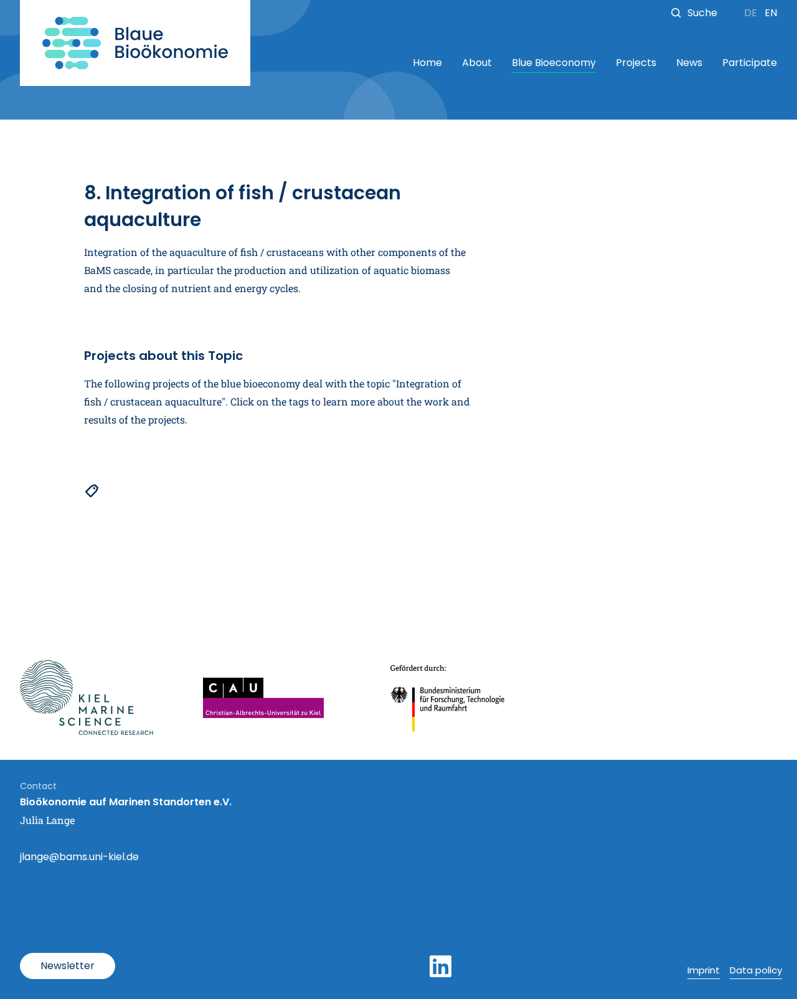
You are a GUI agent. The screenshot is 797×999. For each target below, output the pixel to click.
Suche (702, 13)
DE (752, 13)
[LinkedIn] (440, 966)
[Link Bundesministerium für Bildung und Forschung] (448, 697)
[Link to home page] (135, 43)
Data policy (756, 970)
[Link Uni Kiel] (263, 698)
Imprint (703, 970)
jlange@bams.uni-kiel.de (79, 857)
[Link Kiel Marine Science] (86, 697)
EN (771, 13)
